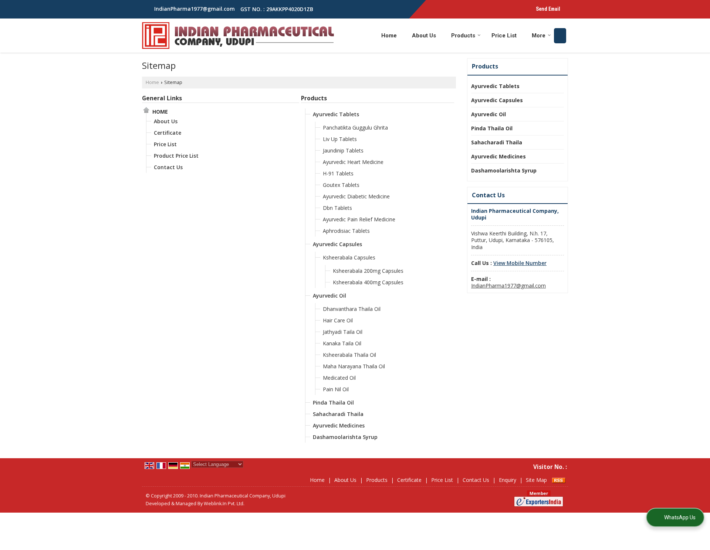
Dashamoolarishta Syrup (345, 436)
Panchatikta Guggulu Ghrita (355, 127)
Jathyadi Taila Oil (342, 331)
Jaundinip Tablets (343, 150)
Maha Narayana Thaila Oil (354, 366)
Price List (504, 35)
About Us (424, 35)
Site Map (536, 479)
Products (463, 35)
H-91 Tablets (338, 173)
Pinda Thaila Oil (333, 402)
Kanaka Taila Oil (342, 343)
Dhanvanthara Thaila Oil (352, 308)
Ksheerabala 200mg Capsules (368, 270)
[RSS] (558, 479)
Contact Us (168, 167)
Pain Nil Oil (336, 389)
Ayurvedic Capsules (337, 244)
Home (389, 35)
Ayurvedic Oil (329, 295)
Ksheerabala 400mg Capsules (368, 282)
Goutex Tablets (341, 184)
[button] (520, 262)
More (538, 35)
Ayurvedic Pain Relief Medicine (359, 219)
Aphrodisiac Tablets (346, 230)
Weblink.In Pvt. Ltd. (224, 503)
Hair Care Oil (338, 320)
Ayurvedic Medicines (339, 425)
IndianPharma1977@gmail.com (194, 8)
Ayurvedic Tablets (336, 114)
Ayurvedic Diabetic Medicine (356, 196)
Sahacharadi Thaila (338, 413)
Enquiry (507, 479)
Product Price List (176, 155)
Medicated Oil (339, 377)
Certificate (167, 132)
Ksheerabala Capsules (349, 257)
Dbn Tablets (337, 207)
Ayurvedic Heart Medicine (353, 161)
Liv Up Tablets (340, 138)
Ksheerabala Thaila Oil (349, 354)
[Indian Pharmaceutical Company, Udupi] (238, 35)
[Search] (560, 35)
